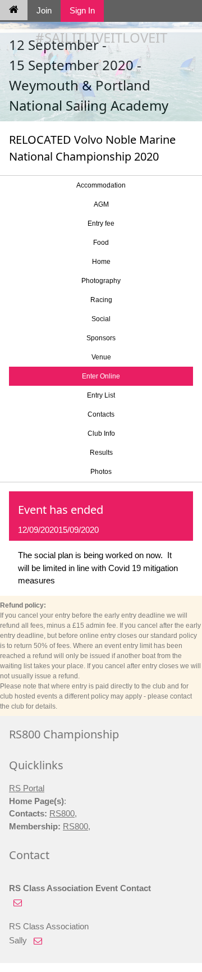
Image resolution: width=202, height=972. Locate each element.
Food (101, 243)
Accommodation (101, 185)
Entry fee (101, 223)
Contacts (101, 414)
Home (101, 262)
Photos (101, 472)
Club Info (101, 433)
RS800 (62, 813)
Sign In (82, 10)
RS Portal (26, 788)
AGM (101, 204)
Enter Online (101, 376)
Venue (101, 357)
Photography (101, 281)
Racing (101, 300)
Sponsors (101, 338)
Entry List (101, 395)
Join (44, 10)
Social (101, 319)
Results (101, 453)
